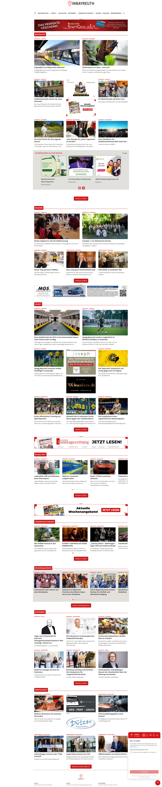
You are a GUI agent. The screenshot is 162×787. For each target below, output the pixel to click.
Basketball (76, 119)
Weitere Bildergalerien (81, 605)
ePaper (98, 13)
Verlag (68, 783)
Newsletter (49, 785)
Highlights (108, 119)
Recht (43, 616)
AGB (35, 785)
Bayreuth (40, 34)
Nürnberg (37, 250)
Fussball (91, 308)
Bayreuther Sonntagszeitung (79, 785)
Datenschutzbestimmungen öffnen (139, 749)
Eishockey (44, 308)
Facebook (100, 785)
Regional (44, 212)
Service (36, 783)
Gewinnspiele (116, 13)
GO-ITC (147, 777)
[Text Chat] (143, 735)
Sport (38, 304)
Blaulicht (63, 13)
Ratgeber (92, 39)
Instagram (105, 785)
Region (39, 208)
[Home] (35, 13)
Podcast (106, 13)
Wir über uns (69, 785)
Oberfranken (70, 250)
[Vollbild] (154, 735)
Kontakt (45, 785)
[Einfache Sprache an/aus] (150, 735)
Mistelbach (85, 212)
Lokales (43, 39)
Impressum (89, 785)
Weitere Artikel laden (81, 766)
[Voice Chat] (147, 735)
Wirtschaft (41, 690)
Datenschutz (40, 785)
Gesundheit (76, 616)
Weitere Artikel (81, 198)
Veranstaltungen (44, 522)
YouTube (115, 785)
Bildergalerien (43, 568)
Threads (111, 785)
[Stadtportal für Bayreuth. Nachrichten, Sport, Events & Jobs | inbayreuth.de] (81, 777)
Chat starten (144, 772)
